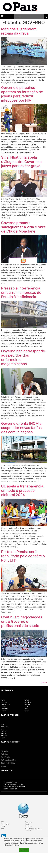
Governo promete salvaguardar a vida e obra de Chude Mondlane (23, 227)
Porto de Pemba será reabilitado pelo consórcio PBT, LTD (23, 556)
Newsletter (4, 751)
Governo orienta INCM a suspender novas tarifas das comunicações (21, 427)
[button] (2, 16)
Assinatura (4, 754)
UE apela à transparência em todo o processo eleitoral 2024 (22, 490)
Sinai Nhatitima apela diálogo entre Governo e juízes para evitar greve (21, 161)
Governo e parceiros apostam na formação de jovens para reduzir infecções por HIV (22, 93)
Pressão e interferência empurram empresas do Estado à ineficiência (21, 292)
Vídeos (3, 766)
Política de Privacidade (8, 760)
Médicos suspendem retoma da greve (18, 31)
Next (44, 682)
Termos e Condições (8, 763)
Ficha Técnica (5, 757)
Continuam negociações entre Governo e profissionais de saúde (21, 621)
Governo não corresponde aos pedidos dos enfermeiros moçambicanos (23, 357)
